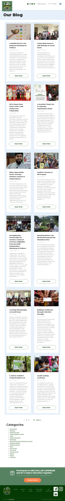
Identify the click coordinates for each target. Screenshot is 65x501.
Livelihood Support (15, 445)
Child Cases (13, 439)
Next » (38, 420)
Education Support (15, 443)
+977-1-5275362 (52, 3)
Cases (11, 436)
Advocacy (12, 430)
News (11, 446)
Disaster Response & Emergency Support (21, 441)
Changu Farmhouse (15, 437)
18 (34, 420)
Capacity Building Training (17, 434)
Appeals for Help (14, 432)
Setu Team (13, 450)
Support (12, 453)
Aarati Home (13, 429)
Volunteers (13, 457)
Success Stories (14, 452)
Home (15, 489)
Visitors (12, 455)
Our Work (30, 490)
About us (23, 490)
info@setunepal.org (41, 3)
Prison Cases (13, 448)
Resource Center (39, 490)
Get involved (49, 490)
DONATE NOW (32, 480)
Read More (19, 76)
